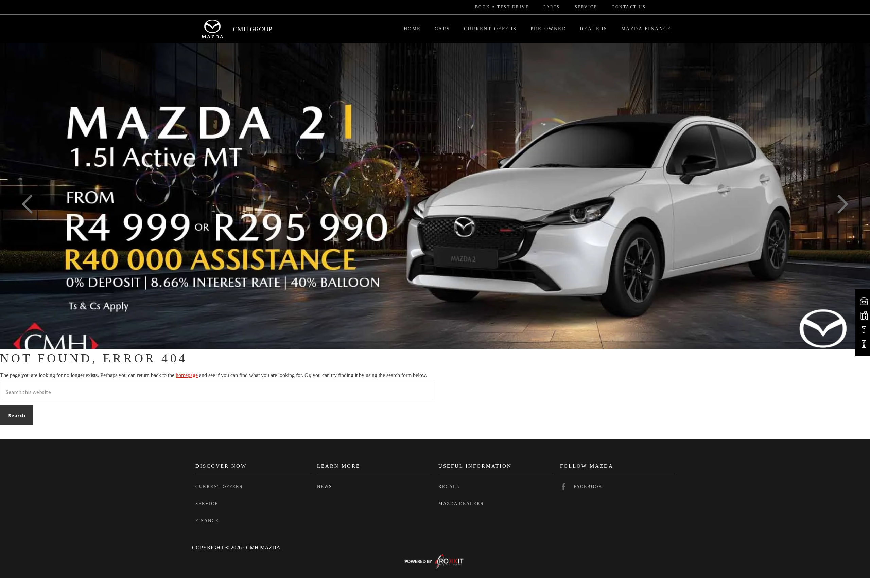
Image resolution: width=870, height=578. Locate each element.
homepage (187, 375)
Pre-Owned (548, 28)
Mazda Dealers (461, 503)
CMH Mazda (212, 29)
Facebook (588, 486)
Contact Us (629, 7)
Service (586, 7)
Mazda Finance (646, 28)
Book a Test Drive (502, 7)
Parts (551, 7)
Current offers (219, 486)
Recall (449, 486)
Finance (207, 520)
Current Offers (490, 28)
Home (412, 28)
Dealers (594, 28)
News (324, 486)
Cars (442, 28)
